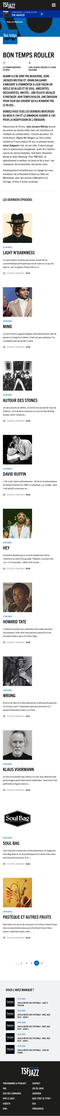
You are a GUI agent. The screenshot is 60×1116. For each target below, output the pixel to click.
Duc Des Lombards (12, 1093)
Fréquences (38, 1108)
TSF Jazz (9, 5)
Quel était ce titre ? (41, 1098)
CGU (34, 1103)
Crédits (6, 1103)
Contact (36, 1083)
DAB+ (5, 1108)
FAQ (4, 1088)
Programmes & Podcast (14, 1083)
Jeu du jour (38, 1088)
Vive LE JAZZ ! (9, 1098)
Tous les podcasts (15, 22)
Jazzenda (36, 1093)
